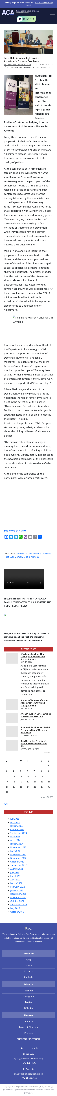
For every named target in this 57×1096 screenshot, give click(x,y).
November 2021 (18, 897)
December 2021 (18, 893)
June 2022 (15, 876)
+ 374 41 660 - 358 (28, 1078)
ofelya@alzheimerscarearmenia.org (28, 1074)
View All (48, 752)
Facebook (28, 990)
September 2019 (18, 904)
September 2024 (18, 833)
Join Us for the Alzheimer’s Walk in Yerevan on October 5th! (34, 743)
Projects (28, 971)
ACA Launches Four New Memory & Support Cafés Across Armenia (33, 656)
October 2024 (17, 829)
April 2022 (15, 879)
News (28, 959)
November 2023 (18, 847)
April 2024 (15, 840)
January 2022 (16, 890)
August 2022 (16, 868)
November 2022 (18, 858)
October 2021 (17, 901)
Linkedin (28, 1007)
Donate (27, 19)
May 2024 (15, 836)
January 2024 (16, 843)
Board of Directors (28, 1027)
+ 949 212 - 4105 (28, 1063)
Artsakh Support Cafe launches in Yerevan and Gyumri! (36, 715)
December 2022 (18, 854)
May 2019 (15, 908)
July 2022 (14, 872)
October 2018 (17, 911)
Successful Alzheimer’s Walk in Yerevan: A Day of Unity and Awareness (36, 730)
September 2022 (18, 865)
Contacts (28, 977)
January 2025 (16, 825)
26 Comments (43, 67)
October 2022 (17, 861)
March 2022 (16, 883)
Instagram (28, 996)
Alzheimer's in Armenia (19, 67)
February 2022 (17, 886)
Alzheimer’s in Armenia (28, 1038)
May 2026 (15, 822)
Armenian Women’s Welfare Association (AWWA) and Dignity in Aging (34, 703)
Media (28, 965)
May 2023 (15, 850)
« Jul (6, 803)
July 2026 (14, 818)
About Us (28, 1021)
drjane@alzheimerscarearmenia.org (28, 1058)
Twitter (28, 1002)
